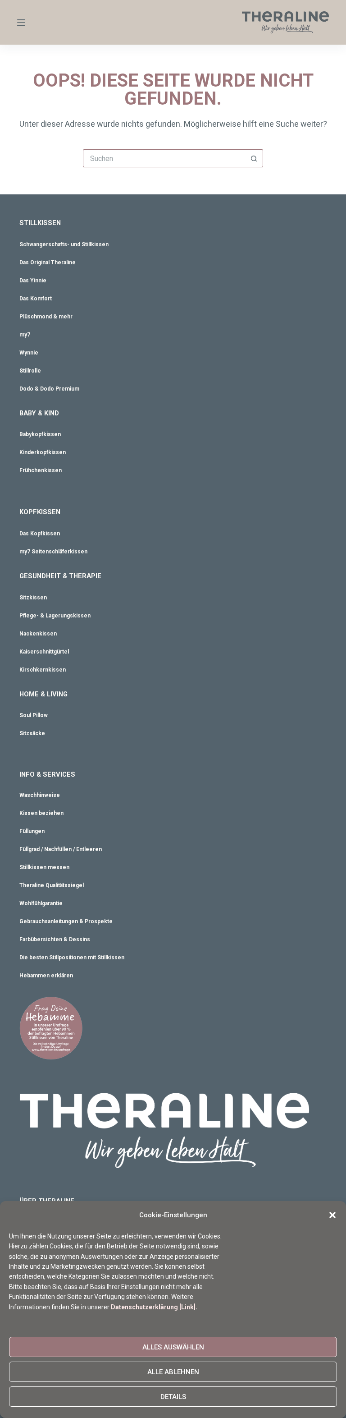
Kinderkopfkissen (42, 452)
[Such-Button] (254, 158)
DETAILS (173, 1397)
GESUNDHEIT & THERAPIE (60, 576)
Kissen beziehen (41, 813)
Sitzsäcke (32, 733)
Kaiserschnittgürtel (44, 652)
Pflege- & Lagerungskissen (55, 615)
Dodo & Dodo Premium (49, 389)
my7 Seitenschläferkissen (53, 551)
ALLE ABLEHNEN (173, 1372)
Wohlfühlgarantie (41, 903)
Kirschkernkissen (42, 670)
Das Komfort (35, 298)
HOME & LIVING (43, 694)
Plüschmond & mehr (46, 316)
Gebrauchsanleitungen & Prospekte (66, 921)
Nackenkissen (38, 634)
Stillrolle (30, 371)
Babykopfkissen (40, 434)
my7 (24, 334)
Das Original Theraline (47, 262)
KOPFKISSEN (39, 512)
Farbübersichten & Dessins (54, 939)
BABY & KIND (39, 413)
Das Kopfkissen (39, 533)
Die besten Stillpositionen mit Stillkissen (71, 957)
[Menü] (21, 22)
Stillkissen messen (44, 867)
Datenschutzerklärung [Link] (153, 1307)
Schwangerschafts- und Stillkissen (64, 244)
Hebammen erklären (46, 975)
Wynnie (28, 353)
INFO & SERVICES (47, 774)
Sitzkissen (33, 597)
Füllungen (32, 831)
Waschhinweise (39, 795)
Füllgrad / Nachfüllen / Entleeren (60, 849)
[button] (332, 1215)
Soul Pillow (33, 715)
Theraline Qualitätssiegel (51, 885)
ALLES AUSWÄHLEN (173, 1347)
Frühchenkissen (40, 470)
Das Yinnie (32, 280)
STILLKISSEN (40, 223)
